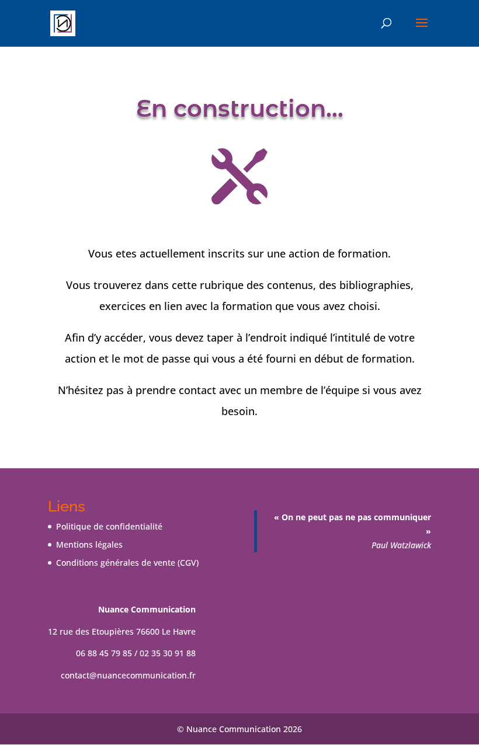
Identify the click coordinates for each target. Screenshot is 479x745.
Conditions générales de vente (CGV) (127, 562)
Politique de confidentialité (109, 526)
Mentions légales (89, 544)
